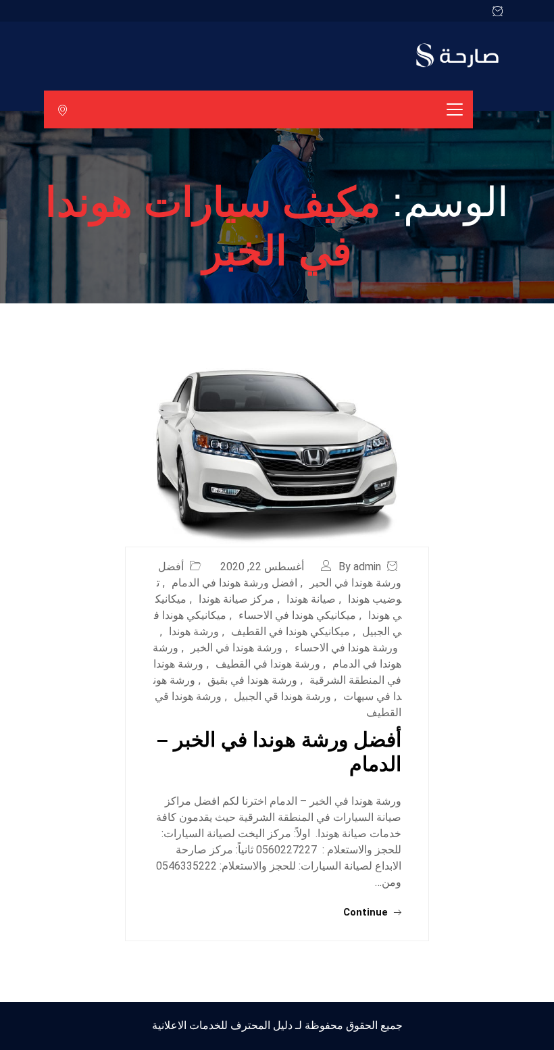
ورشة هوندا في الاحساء (346, 647)
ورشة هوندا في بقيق (252, 680)
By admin (359, 566)
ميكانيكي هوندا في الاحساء (297, 615)
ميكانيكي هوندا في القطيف (290, 631)
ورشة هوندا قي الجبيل (282, 696)
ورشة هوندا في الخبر (236, 647)
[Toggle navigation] (454, 109)
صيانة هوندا (311, 599)
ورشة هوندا (194, 631)
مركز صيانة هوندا (236, 599)
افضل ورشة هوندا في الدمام (234, 582)
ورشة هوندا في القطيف (268, 663)
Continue (367, 912)
